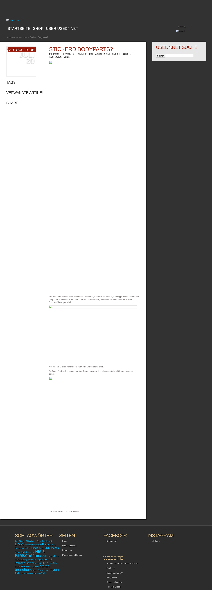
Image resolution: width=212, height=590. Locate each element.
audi (50, 541)
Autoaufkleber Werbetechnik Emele (122, 563)
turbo (23, 573)
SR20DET (34, 567)
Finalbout (110, 568)
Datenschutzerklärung (72, 555)
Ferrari (21, 548)
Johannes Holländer (88, 54)
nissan (41, 555)
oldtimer (30, 560)
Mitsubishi (29, 552)
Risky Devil (111, 577)
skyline (25, 566)
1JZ (16, 541)
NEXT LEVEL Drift (114, 573)
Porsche (20, 563)
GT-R (27, 548)
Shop (64, 541)
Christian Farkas (31, 545)
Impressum (67, 550)
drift (41, 544)
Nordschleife (53, 556)
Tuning (18, 573)
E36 (54, 544)
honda (34, 548)
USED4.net (36, 573)
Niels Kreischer (30, 553)
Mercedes (19, 552)
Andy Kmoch (42, 541)
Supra (41, 570)
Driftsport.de (111, 541)
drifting (48, 544)
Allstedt (32, 541)
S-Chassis (35, 563)
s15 (54, 563)
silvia (17, 566)
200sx (21, 541)
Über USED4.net (62, 28)
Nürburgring (21, 559)
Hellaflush (155, 541)
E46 (16, 548)
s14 (49, 563)
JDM (47, 547)
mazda (55, 547)
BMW (20, 544)
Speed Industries (114, 582)
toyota (54, 570)
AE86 (27, 541)
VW (43, 573)
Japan (41, 548)
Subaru (33, 570)
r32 (27, 563)
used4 (28, 573)
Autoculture (22, 37)
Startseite (19, 28)
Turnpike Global (113, 587)
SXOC (46, 570)
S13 (43, 563)
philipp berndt (43, 559)
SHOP (38, 28)
